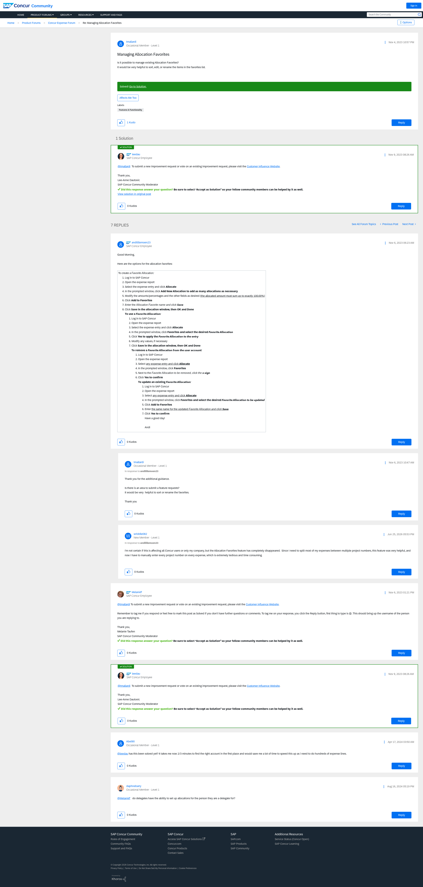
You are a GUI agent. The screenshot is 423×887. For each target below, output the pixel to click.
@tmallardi (124, 166)
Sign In (413, 5)
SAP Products (239, 843)
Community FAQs (121, 843)
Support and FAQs (121, 848)
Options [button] (407, 22)
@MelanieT (123, 798)
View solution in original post (134, 194)
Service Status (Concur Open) (292, 839)
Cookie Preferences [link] (188, 868)
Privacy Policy (117, 868)
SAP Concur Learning (287, 843)
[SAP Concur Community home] (16, 5)
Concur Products (177, 848)
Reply (401, 122)
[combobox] (394, 14)
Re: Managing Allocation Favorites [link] (102, 22)
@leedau (122, 753)
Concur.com (174, 843)
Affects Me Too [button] (127, 97)
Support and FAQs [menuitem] (111, 15)
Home (10, 22)
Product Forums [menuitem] (41, 15)
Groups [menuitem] (65, 15)
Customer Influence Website (263, 166)
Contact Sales (175, 852)
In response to (141, 471)
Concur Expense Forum (61, 22)
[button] (385, 42)
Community (42, 6)
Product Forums (31, 22)
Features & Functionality (130, 110)
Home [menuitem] (20, 15)
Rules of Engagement (123, 839)
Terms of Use (131, 868)
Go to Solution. (137, 86)
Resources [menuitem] (85, 15)
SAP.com (236, 839)
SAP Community (240, 848)
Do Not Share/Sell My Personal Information (158, 868)
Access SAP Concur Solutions (185, 839)
